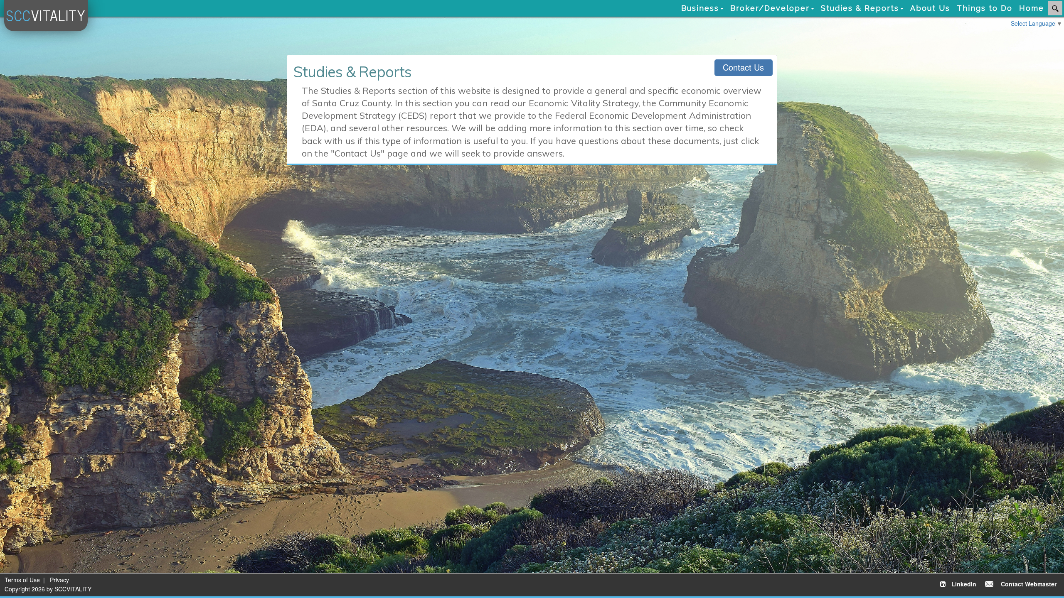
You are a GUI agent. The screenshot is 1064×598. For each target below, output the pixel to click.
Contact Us (743, 67)
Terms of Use (22, 580)
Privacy (59, 580)
